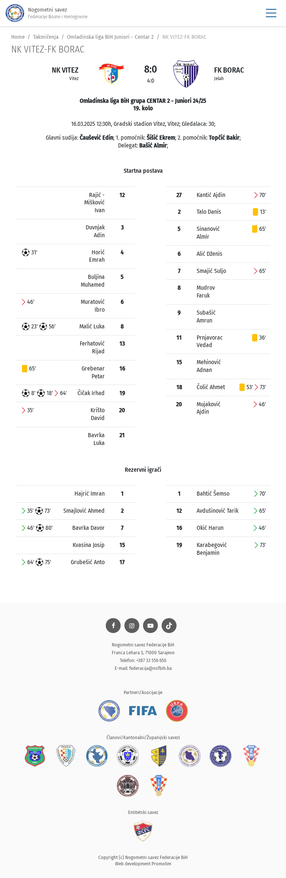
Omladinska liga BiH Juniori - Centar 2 (110, 37)
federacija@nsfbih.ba (150, 668)
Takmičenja (45, 37)
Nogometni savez (58, 12)
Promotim (161, 863)
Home (18, 37)
